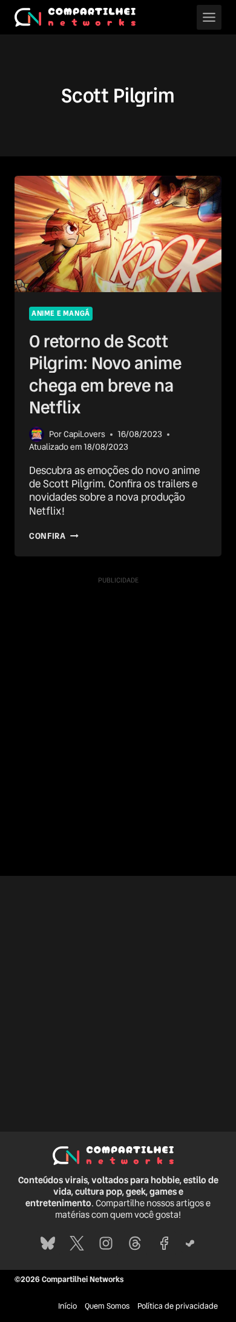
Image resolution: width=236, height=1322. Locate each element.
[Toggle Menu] (209, 17)
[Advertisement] (118, 708)
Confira (54, 536)
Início (67, 1306)
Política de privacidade (177, 1306)
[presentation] (118, 234)
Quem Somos (107, 1306)
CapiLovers (84, 434)
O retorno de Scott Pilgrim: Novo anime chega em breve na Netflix (105, 374)
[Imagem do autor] (36, 434)
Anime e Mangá (60, 313)
